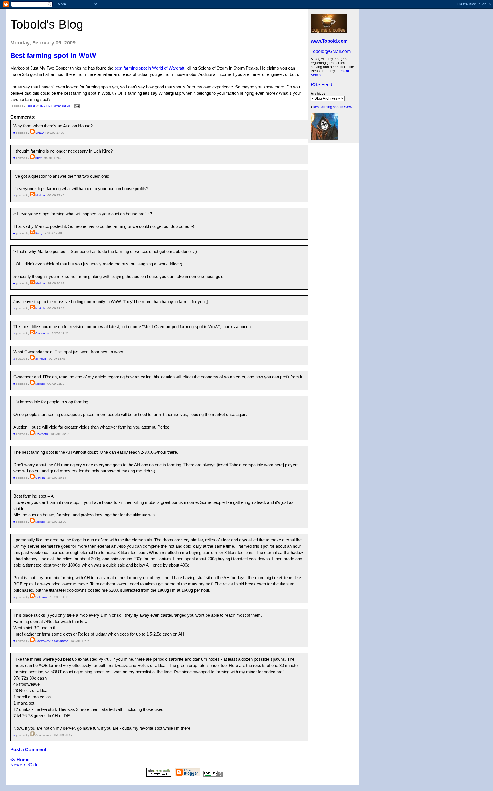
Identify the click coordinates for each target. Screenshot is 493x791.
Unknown (41, 597)
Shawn (40, 132)
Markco (40, 195)
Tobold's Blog (46, 24)
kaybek (40, 308)
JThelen (40, 358)
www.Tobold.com (329, 41)
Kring (38, 233)
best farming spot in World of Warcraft (149, 68)
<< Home (19, 759)
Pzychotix (41, 433)
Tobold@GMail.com (331, 51)
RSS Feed (321, 84)
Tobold (30, 105)
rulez (38, 157)
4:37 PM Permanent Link (55, 105)
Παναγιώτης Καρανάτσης (51, 640)
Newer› (17, 764)
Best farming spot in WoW (332, 107)
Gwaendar (42, 333)
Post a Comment (28, 749)
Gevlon (40, 477)
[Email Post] (76, 105)
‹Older (33, 764)
